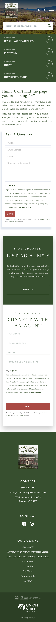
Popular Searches (19, 41)
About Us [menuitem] (28, 566)
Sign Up (28, 289)
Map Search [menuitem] (28, 547)
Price (8, 65)
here (4, 117)
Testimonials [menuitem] (28, 576)
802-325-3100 (39, 10)
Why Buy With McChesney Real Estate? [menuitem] (28, 552)
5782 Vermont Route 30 (28, 499)
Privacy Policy (25, 207)
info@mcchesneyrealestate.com (28, 492)
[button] (49, 26)
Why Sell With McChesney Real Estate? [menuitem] (28, 557)
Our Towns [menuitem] (28, 561)
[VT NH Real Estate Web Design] (28, 608)
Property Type (15, 77)
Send (10, 214)
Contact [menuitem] (28, 581)
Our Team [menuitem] (28, 571)
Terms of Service (13, 222)
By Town (10, 53)
